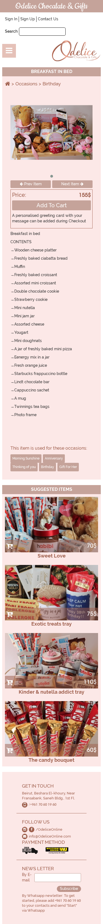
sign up (27, 19)
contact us (48, 19)
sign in (11, 19)
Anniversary (54, 458)
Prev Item (32, 184)
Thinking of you (24, 467)
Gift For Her (68, 467)
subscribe (69, 888)
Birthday (52, 83)
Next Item (70, 184)
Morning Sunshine (26, 458)
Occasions (26, 83)
